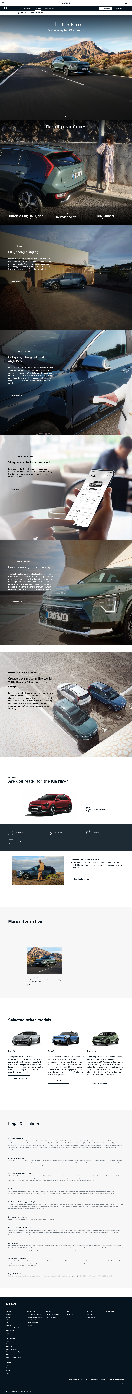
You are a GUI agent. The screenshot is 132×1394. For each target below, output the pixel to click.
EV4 (7, 1336)
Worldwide (84, 1379)
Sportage (9, 1344)
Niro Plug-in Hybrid (12, 1328)
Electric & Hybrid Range (34, 1317)
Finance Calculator (32, 1322)
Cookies (102, 1379)
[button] (12, 8)
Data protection (93, 1379)
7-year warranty (91, 1317)
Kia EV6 (11, 1051)
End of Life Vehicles (52, 1314)
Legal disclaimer (74, 1379)
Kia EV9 (51, 1051)
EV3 (7, 1333)
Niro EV (8, 1325)
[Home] (6, 1391)
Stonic (8, 1317)
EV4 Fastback (10, 1338)
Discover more (33, 985)
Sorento (8, 1354)
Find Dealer (58, 832)
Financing (19, 842)
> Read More (117, 1276)
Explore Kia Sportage (99, 1083)
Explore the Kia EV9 (58, 1081)
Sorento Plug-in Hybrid (13, 1357)
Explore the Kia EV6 (19, 1078)
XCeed (8, 1370)
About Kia (89, 1314)
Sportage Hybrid (11, 1349)
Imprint (122, 1383)
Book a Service (51, 1317)
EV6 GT (8, 1362)
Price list (29, 1325)
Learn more (15, 281)
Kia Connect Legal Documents (115, 1379)
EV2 (7, 1320)
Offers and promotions (33, 1314)
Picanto (8, 1314)
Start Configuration (99, 809)
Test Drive (118, 8)
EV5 (7, 1341)
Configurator (105, 8)
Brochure (96, 832)
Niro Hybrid (10, 1330)
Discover (27, 8)
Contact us (69, 1314)
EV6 (7, 1360)
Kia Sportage (92, 1051)
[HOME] (18, 13)
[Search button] (126, 3)
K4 (7, 1322)
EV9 (7, 1365)
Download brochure (81, 879)
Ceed (7, 1373)
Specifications (49, 8)
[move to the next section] (66, 117)
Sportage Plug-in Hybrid (14, 1352)
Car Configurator (31, 1320)
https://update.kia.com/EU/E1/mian (62, 1250)
